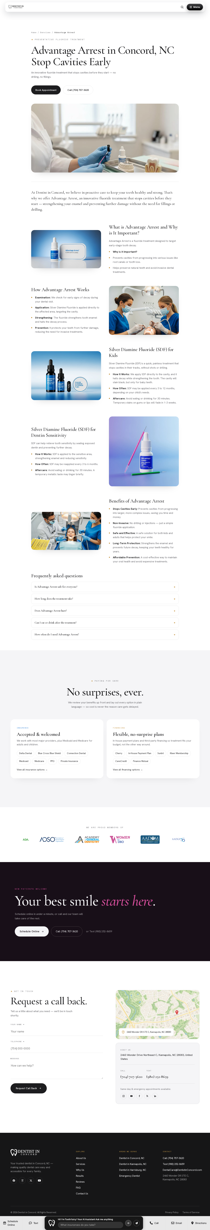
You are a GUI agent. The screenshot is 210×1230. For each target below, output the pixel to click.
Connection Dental (76, 753)
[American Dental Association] (26, 839)
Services (45, 32)
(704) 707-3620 (131, 1076)
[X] (147, 1096)
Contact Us (82, 1193)
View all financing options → (128, 769)
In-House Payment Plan (139, 753)
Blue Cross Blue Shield (49, 753)
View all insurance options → (32, 769)
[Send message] (136, 1223)
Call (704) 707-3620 (78, 89)
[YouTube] (131, 1096)
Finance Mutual (140, 761)
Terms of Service (191, 1212)
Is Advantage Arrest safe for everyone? (105, 587)
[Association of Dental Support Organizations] (52, 839)
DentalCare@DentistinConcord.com (182, 1170)
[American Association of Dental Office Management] (150, 839)
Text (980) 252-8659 (173, 1164)
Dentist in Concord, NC (131, 1158)
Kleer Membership (179, 753)
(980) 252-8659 (157, 1076)
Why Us (80, 1170)
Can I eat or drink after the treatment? (105, 622)
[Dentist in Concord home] (16, 7)
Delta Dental (25, 753)
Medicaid (23, 761)
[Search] (182, 7)
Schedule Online (30, 931)
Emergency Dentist (129, 1176)
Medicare (39, 761)
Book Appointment (45, 89)
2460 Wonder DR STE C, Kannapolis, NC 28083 (176, 1177)
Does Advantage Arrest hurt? (105, 611)
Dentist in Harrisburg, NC (132, 1170)
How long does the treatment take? (105, 599)
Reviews (80, 1181)
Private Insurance (69, 761)
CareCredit (121, 761)
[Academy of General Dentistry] (87, 839)
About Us (81, 1158)
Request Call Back (26, 1088)
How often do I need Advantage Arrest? (105, 634)
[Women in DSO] (120, 839)
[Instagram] (123, 1096)
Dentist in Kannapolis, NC (133, 1164)
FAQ (78, 1187)
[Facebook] (139, 1096)
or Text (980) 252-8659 (99, 931)
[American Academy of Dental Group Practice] (178, 839)
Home (33, 32)
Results (80, 1176)
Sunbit (161, 753)
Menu (196, 7)
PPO (52, 761)
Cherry (118, 753)
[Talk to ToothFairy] (128, 1223)
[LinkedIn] (155, 1096)
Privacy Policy (171, 1212)
